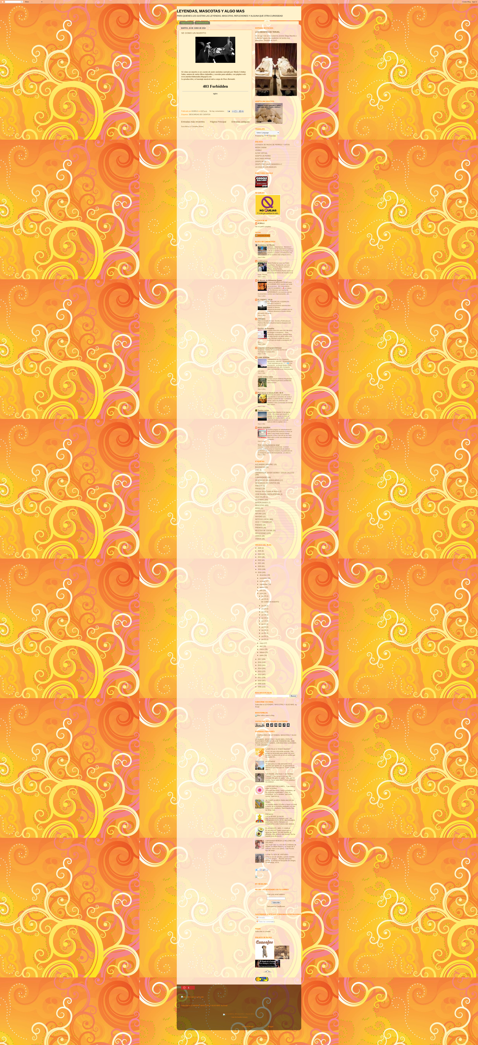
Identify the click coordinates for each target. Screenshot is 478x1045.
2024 (260, 554)
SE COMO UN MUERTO (193, 33)
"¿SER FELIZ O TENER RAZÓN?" (278, 749)
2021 (260, 563)
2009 (260, 684)
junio (262, 593)
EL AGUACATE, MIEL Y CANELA (277, 828)
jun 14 (264, 621)
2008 (260, 687)
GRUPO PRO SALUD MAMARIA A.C (268, 164)
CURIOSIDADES (261, 477)
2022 (260, 560)
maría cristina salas (265, 377)
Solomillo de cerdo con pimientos (278, 395)
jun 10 (264, 627)
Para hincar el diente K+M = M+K (270, 393)
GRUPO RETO (260, 161)
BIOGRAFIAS (260, 467)
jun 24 (264, 606)
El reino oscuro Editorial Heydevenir (279, 379)
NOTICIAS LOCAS (262, 519)
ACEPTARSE (270, 761)
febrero (262, 652)
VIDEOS (258, 539)
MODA (257, 508)
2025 (260, 551)
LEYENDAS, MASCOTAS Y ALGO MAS (210, 11)
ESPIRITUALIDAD (202, 23)
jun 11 (264, 624)
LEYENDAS (259, 500)
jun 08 (264, 630)
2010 (260, 681)
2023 (260, 557)
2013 (260, 671)
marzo (262, 649)
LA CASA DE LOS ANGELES (265, 167)
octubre (263, 581)
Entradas (261, 918)
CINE (257, 470)
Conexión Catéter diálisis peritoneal (270, 447)
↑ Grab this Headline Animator (239, 1017)
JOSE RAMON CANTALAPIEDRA (267, 494)
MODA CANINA (261, 147)
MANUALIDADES (261, 503)
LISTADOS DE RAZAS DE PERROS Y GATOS (272, 145)
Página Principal (218, 122)
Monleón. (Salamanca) (275, 247)
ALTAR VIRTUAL (261, 153)
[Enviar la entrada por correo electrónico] (228, 111)
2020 (260, 566)
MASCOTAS (259, 505)
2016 (260, 662)
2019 (260, 569)
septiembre (264, 584)
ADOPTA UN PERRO (263, 156)
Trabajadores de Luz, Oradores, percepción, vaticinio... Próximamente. (280, 360)
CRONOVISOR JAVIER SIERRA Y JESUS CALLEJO (274, 473)
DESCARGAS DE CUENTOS (199, 114)
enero (262, 655)
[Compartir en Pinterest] (242, 111)
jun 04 (264, 636)
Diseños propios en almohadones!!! (279, 429)
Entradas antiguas (241, 122)
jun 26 (264, 599)
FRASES (258, 489)
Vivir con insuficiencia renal (268, 445)
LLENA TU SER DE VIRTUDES (276, 854)
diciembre (263, 575)
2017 (260, 659)
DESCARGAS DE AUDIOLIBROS (267, 480)
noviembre (264, 578)
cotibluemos (262, 261)
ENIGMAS (261, 319)
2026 (260, 548)
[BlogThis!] (235, 111)
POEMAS (258, 525)
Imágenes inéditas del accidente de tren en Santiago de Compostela (272, 351)
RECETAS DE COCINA (263, 530)
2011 (260, 677)
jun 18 (264, 615)
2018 (260, 572)
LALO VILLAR (260, 497)
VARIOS (258, 536)
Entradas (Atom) (197, 126)
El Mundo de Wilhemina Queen (270, 280)
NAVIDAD (258, 517)
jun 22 (264, 609)
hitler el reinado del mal (266, 321)
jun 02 (264, 639)
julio (261, 590)
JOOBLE (258, 150)
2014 (260, 668)
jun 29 (264, 596)
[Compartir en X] (238, 111)
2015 (260, 665)
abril (261, 646)
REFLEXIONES (261, 533)
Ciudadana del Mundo (266, 245)
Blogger (270, 1026)
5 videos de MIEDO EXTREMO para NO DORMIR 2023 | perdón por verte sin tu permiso (279, 284)
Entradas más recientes (193, 122)
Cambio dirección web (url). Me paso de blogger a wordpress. (279, 331)
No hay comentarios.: (217, 111)
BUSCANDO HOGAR (263, 159)
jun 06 (264, 633)
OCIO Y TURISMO (262, 522)
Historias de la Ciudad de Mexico (267, 491)
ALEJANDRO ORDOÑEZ (264, 464)
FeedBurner (281, 906)
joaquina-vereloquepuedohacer (270, 348)
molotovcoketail (247, 1026)
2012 (260, 674)
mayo (262, 643)
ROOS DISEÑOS (264, 428)
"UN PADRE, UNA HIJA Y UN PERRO (279, 774)
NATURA (258, 514)
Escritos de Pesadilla (266, 329)
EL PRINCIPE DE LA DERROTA (278, 302)
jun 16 (264, 618)
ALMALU (261, 223)
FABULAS (259, 486)
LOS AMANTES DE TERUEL (267, 32)
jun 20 (264, 612)
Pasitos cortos (263, 410)
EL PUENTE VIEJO (265, 300)
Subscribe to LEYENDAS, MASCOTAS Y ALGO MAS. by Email (204, 1005)
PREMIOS (259, 528)
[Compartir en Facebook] (240, 111)
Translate (272, 136)
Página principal (186, 23)
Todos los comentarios (266, 922)
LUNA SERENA (263, 357)
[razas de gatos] (267, 974)
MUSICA (258, 511)
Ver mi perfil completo (263, 227)
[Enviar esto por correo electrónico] (233, 111)
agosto (262, 587)
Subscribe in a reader (262, 931)
